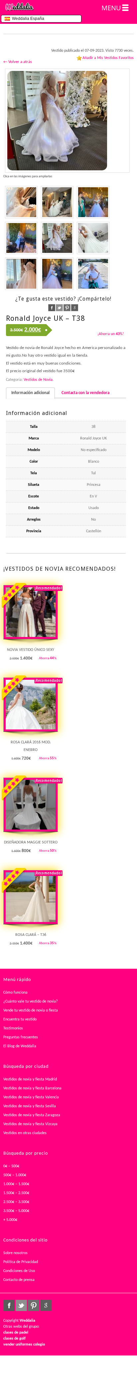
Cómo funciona (15, 993)
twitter (59, 307)
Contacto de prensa (19, 1280)
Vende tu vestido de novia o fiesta (30, 1010)
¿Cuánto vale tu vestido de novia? (30, 1002)
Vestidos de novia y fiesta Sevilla (29, 1106)
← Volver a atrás (17, 62)
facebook (51, 307)
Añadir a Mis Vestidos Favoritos (108, 58)
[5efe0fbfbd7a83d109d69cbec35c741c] (67, 121)
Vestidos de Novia (38, 380)
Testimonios (13, 1028)
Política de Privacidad (20, 1262)
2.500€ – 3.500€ (16, 1202)
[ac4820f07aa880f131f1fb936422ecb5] (93, 202)
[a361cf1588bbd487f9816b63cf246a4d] (57, 202)
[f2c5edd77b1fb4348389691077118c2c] (21, 274)
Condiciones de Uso (19, 1271)
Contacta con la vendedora (85, 393)
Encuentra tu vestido (20, 1019)
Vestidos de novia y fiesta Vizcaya (30, 1124)
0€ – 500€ (11, 1166)
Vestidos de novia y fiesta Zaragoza (31, 1115)
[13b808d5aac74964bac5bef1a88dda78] (93, 274)
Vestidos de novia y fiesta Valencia (31, 1097)
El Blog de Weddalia (19, 1046)
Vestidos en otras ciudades (25, 1133)
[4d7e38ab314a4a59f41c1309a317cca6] (57, 274)
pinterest (67, 307)
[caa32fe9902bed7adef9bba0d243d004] (21, 202)
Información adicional (30, 393)
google (74, 307)
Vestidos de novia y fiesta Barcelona (32, 1088)
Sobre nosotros (15, 1253)
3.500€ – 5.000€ (16, 1211)
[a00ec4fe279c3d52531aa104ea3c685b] (21, 238)
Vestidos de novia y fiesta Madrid (30, 1079)
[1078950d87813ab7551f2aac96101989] (93, 238)
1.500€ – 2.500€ (16, 1193)
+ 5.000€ (10, 1220)
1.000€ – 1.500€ (16, 1184)
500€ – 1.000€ (14, 1175)
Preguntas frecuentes (20, 1037)
